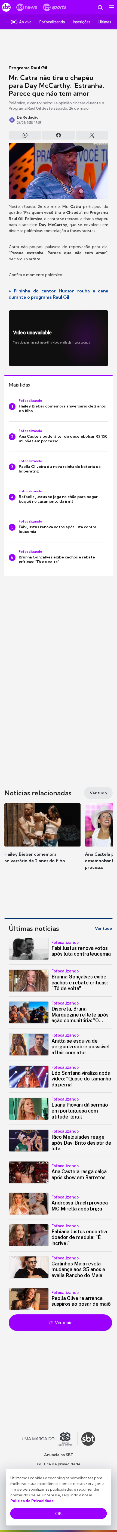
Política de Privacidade (32, 1500)
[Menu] (111, 7)
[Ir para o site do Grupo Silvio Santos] (50, 1439)
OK (58, 1513)
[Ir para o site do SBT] (88, 1439)
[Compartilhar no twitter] (92, 135)
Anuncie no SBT (58, 1454)
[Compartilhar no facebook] (58, 135)
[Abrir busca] (100, 7)
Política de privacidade (59, 1464)
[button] (42, 838)
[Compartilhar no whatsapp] (25, 135)
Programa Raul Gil (28, 67)
